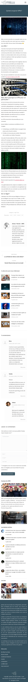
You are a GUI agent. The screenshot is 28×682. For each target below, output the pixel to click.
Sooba (10, 374)
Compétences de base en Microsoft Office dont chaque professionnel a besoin (18, 295)
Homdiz (3, 659)
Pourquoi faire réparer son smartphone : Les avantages (18, 276)
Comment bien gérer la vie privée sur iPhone (17, 304)
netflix (15, 215)
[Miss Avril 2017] (3, 596)
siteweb (18, 215)
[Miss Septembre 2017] (3, 590)
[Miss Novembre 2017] (19, 585)
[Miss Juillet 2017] (14, 590)
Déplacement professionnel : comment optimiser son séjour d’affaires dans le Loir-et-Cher (15, 563)
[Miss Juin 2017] (19, 590)
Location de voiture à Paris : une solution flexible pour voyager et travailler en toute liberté (15, 572)
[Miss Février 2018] (8, 585)
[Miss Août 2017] (8, 590)
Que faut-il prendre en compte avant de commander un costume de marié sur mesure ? (14, 553)
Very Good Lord (5, 666)
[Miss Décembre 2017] (14, 585)
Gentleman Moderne (6, 656)
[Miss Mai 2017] (24, 590)
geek (11, 215)
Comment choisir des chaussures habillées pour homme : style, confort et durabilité (15, 531)
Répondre (23, 367)
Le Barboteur (4, 661)
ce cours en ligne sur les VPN (13, 77)
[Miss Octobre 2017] (24, 585)
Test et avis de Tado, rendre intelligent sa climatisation (17, 322)
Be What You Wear (5, 652)
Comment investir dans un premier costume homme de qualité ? (15, 538)
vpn (22, 215)
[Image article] (5, 278)
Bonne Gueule (4, 654)
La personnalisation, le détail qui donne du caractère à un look (15, 545)
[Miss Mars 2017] (8, 596)
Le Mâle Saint (4, 664)
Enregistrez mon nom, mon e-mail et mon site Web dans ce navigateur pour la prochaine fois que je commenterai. (13, 467)
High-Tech (16, 212)
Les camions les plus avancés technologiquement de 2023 (18, 285)
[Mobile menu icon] (25, 2)
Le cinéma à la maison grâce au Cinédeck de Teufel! (18, 313)
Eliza (10, 341)
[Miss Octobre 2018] (3, 585)
